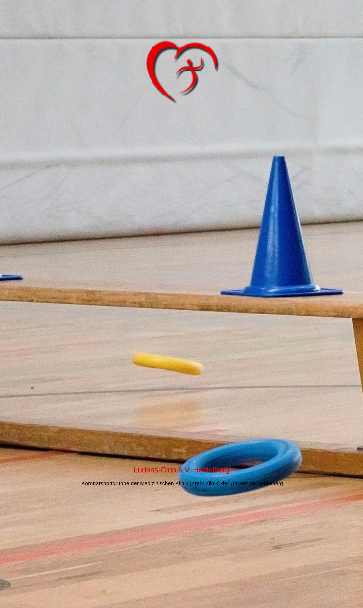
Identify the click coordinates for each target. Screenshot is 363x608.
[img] (181, 304)
